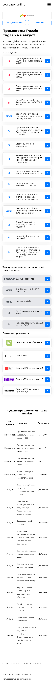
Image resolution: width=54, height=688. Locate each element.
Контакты (16, 663)
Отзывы (40, 23)
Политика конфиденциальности (17, 674)
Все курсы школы (14, 23)
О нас (5, 663)
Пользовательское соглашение (17, 679)
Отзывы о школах (33, 663)
